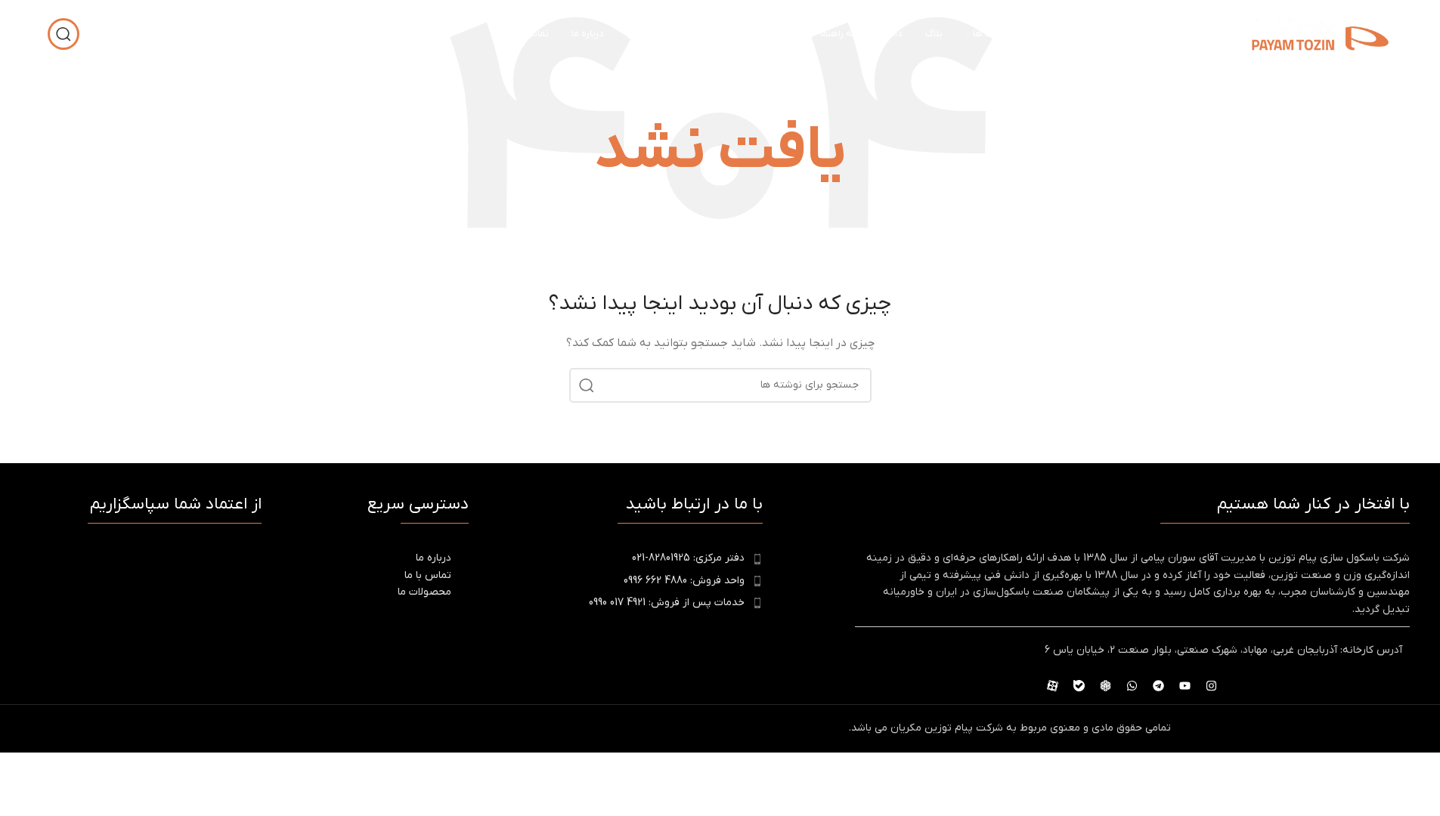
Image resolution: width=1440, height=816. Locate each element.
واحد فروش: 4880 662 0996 (684, 580)
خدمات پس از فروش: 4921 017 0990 (667, 602)
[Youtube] (1185, 685)
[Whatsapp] (1132, 685)
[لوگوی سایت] (1320, 33)
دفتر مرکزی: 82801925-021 (688, 558)
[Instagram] (1211, 685)
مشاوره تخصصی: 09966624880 (190, 33)
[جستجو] (63, 34)
